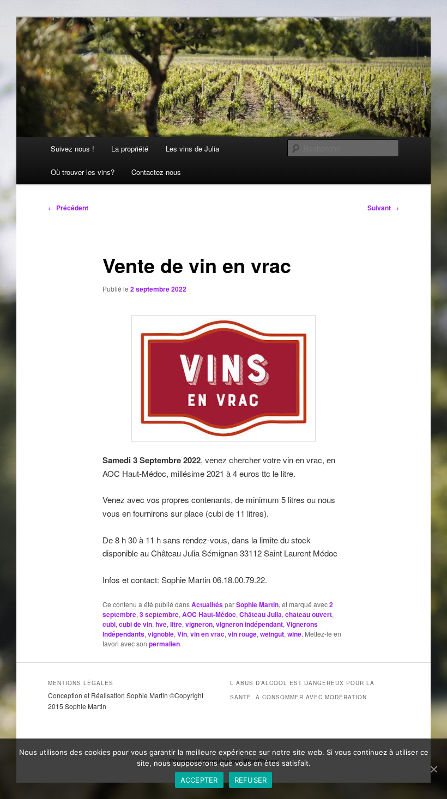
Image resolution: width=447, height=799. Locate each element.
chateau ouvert (308, 614)
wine (294, 634)
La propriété (129, 148)
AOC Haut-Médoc (209, 614)
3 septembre (159, 614)
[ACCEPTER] (433, 769)
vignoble (161, 634)
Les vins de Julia (192, 148)
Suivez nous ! (72, 148)
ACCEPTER (199, 780)
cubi (109, 624)
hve (161, 624)
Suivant (383, 208)
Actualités (207, 604)
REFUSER (250, 780)
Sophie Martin (257, 604)
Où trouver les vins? (82, 172)
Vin (182, 634)
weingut (272, 634)
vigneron (199, 624)
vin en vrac (207, 634)
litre (176, 624)
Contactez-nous (156, 172)
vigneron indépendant (249, 624)
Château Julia (260, 614)
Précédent (68, 208)
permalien (164, 644)
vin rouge (242, 634)
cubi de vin (135, 624)
